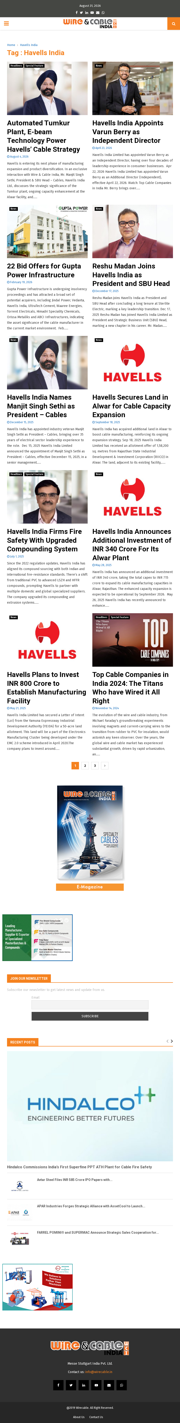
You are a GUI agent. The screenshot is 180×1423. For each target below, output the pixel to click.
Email (35, 998)
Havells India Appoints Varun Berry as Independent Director (127, 131)
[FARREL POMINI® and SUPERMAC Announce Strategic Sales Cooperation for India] (19, 1238)
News (99, 65)
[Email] (109, 1385)
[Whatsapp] (121, 1385)
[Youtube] (96, 1385)
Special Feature (34, 65)
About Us (79, 1417)
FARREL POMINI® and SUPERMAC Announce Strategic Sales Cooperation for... (98, 1232)
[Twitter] (71, 1385)
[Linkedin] (84, 1385)
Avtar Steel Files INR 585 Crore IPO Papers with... (74, 1180)
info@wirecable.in (98, 1372)
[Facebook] (58, 1385)
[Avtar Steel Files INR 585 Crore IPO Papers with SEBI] (19, 1186)
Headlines (16, 65)
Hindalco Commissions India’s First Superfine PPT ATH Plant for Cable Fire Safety (79, 1167)
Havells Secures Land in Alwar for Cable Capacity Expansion (131, 406)
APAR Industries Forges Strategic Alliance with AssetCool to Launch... (91, 1206)
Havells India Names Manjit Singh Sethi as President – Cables (41, 406)
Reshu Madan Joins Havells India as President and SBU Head (131, 275)
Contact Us (96, 1417)
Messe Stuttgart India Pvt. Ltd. (90, 1364)
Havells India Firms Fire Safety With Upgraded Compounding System (44, 540)
